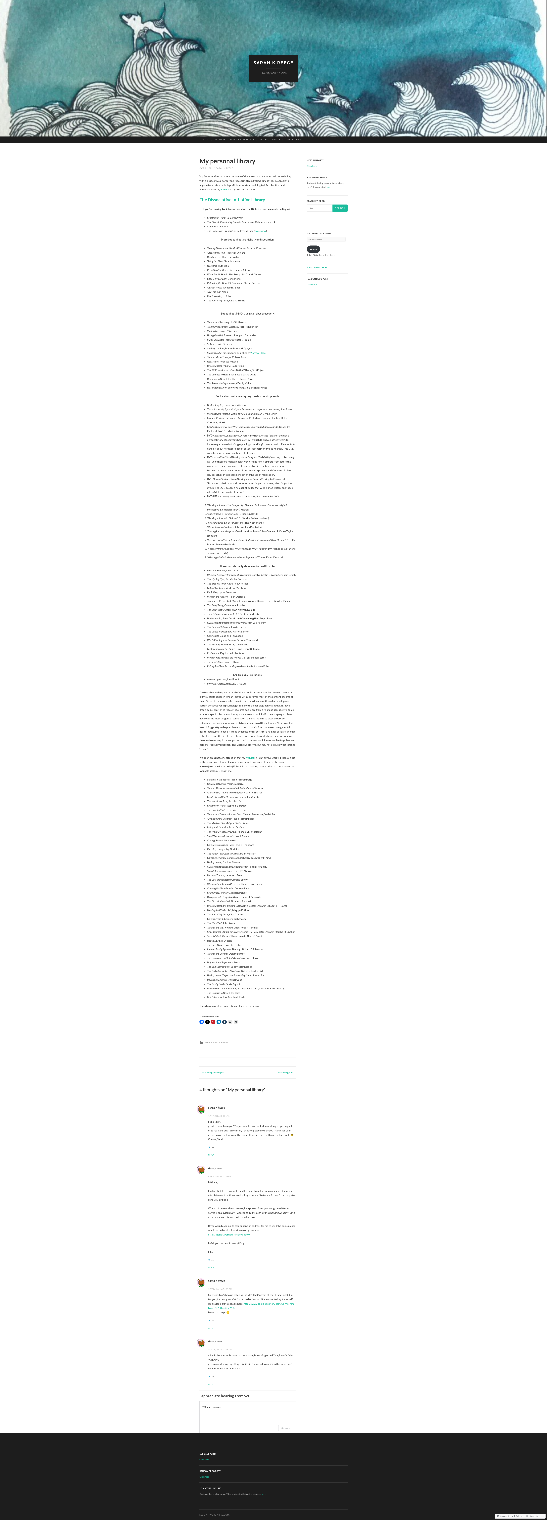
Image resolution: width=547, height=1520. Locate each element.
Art (262, 139)
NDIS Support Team (241, 139)
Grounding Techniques (211, 1072)
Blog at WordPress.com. (214, 1515)
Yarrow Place (258, 352)
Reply (211, 1155)
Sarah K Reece (273, 62)
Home (206, 139)
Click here (312, 166)
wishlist (225, 189)
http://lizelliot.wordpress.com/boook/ (229, 1234)
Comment (285, 1428)
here (328, 187)
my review (260, 230)
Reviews (225, 1042)
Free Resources (294, 139)
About (218, 139)
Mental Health (212, 1042)
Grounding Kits (287, 1072)
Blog (275, 139)
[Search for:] (327, 208)
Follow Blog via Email (319, 234)
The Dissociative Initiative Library (232, 199)
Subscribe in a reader (317, 267)
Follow (313, 249)
